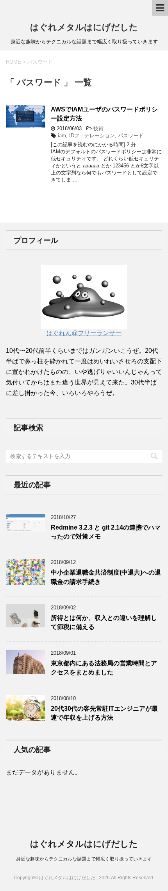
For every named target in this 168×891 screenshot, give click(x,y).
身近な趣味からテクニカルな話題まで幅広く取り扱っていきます (84, 859)
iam (62, 135)
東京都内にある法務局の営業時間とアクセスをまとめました (104, 667)
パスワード (130, 135)
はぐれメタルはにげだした (84, 27)
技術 (98, 128)
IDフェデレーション (92, 135)
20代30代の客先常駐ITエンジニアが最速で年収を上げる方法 (104, 713)
